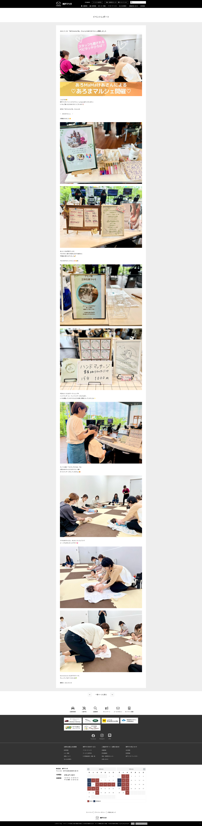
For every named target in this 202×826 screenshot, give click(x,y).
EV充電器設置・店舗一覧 (89, 756)
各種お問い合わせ (133, 6)
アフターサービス (112, 6)
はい (133, 823)
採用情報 (142, 6)
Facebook (93, 738)
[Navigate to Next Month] (144, 769)
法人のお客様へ (123, 6)
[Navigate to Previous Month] (88, 769)
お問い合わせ (105, 759)
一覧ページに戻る (101, 694)
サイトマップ (89, 812)
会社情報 (128, 750)
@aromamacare (64, 675)
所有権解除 (87, 2)
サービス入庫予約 (97, 2)
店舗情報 (85, 6)
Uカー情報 (102, 6)
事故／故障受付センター (108, 756)
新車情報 (94, 6)
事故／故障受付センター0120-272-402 (116, 2)
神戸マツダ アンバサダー (132, 756)
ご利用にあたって (111, 812)
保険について (67, 756)
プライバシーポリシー (99, 812)
